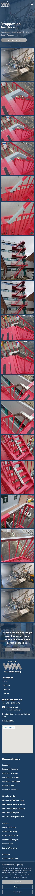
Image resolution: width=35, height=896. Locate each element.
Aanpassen (17, 887)
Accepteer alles (17, 882)
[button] (32, 4)
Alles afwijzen (17, 892)
